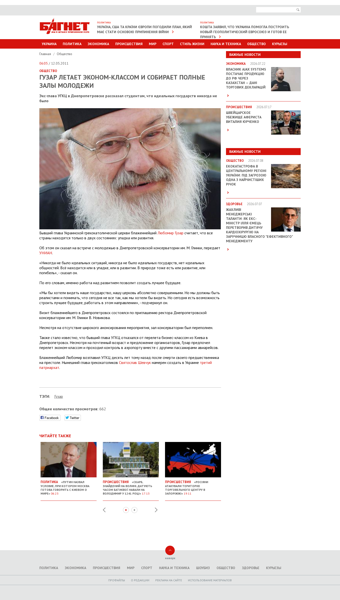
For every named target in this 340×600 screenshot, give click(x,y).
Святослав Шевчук (135, 362)
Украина (49, 44)
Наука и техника (226, 44)
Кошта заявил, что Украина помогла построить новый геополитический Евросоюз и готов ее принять (244, 32)
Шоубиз (203, 568)
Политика (72, 44)
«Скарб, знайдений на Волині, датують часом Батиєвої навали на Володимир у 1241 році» (127, 487)
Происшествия (129, 44)
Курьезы (279, 44)
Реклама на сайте (168, 580)
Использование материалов (210, 580)
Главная (45, 54)
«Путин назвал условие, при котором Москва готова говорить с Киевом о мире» (65, 487)
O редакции (140, 580)
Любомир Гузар (170, 232)
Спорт (168, 44)
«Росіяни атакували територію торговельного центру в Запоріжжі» (186, 487)
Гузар (58, 396)
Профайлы (116, 580)
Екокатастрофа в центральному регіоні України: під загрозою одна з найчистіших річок (246, 175)
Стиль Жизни (192, 44)
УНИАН (45, 252)
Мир (152, 44)
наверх (170, 558)
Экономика (98, 44)
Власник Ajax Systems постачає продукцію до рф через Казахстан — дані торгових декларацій (246, 78)
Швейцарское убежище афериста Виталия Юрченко (243, 117)
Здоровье (250, 568)
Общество (256, 44)
